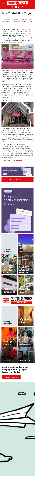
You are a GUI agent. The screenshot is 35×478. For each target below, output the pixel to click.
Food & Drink (17, 22)
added (12, 146)
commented (17, 130)
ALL (10, 22)
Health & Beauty (27, 22)
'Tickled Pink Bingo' (26, 29)
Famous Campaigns (17, 3)
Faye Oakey (7, 19)
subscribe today (11, 377)
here (12, 100)
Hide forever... (25, 360)
